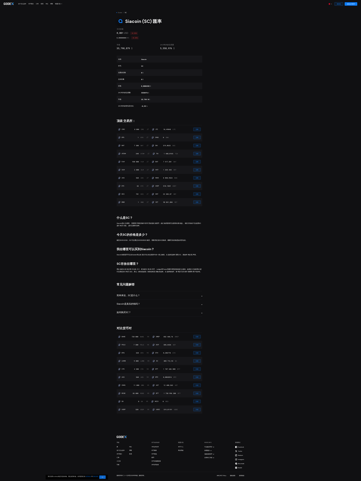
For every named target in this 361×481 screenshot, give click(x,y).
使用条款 (241, 475)
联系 (42, 4)
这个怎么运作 (22, 4)
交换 (197, 129)
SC (157, 361)
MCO (157, 401)
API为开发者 (155, 464)
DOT (157, 345)
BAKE (123, 336)
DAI (156, 145)
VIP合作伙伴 (155, 446)
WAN (157, 178)
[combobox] (58, 3)
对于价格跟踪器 (156, 461)
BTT (156, 369)
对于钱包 (154, 454)
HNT (156, 194)
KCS (123, 194)
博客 (51, 4)
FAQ (47, 4)
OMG (123, 385)
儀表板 (339, 4)
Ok (102, 477)
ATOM (124, 153)
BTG (123, 353)
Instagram (241, 459)
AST (157, 385)
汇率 (37, 4)
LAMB (124, 361)
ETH (156, 353)
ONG (157, 137)
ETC (123, 186)
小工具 (119, 461)
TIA (157, 153)
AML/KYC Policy (221, 475)
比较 (197, 337)
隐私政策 (232, 475)
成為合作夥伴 (351, 4)
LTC (157, 129)
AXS (123, 178)
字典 (118, 464)
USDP (123, 409)
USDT (157, 186)
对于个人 (180, 446)
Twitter (240, 451)
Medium (240, 455)
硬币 (153, 457)
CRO (123, 129)
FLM (123, 161)
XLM (123, 170)
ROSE (123, 393)
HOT (156, 170)
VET (156, 202)
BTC (156, 377)
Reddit (240, 467)
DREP (158, 336)
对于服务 (154, 450)
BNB (123, 202)
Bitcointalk (241, 463)
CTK (123, 369)
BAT (123, 145)
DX (123, 401)
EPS (123, 137)
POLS (123, 345)
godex (120, 13)
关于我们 (31, 4)
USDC (158, 409)
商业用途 (180, 450)
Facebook (241, 447)
